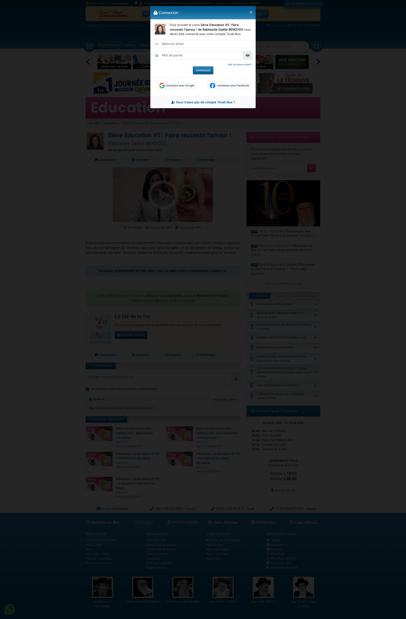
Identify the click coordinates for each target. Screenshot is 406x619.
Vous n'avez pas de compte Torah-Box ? (205, 102)
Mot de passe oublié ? (240, 64)
